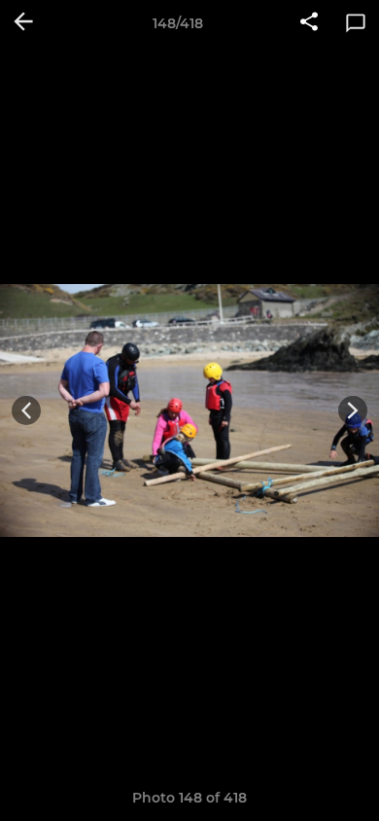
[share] (309, 23)
